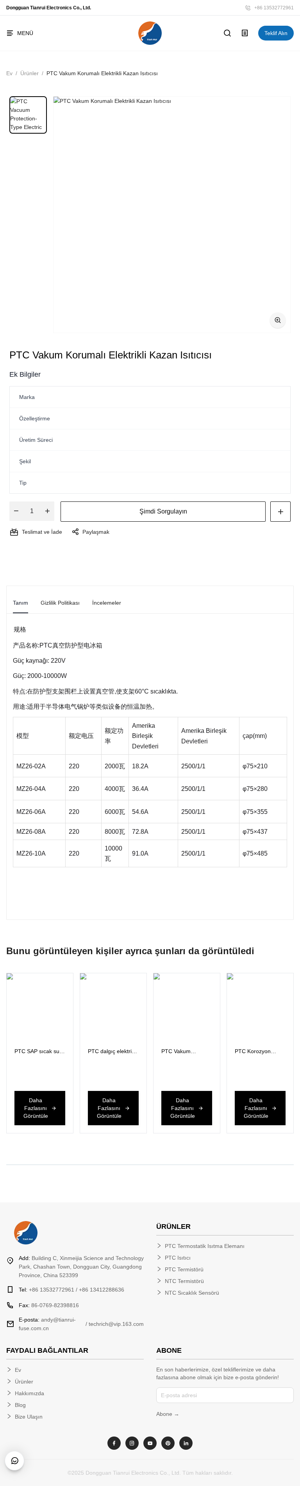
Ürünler (29, 73)
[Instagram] (132, 1443)
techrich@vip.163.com (116, 1324)
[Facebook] (114, 1443)
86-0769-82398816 (49, 1305)
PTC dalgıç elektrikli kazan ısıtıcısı (112, 1051)
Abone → (167, 1414)
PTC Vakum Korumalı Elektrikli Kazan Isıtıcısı (183, 1051)
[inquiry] (245, 33)
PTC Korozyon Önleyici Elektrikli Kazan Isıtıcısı (255, 1051)
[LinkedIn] (186, 1443)
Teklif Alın (276, 33)
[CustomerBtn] (14, 1460)
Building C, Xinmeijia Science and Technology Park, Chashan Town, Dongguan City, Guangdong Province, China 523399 (81, 1266)
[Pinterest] (168, 1443)
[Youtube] (150, 1443)
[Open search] (227, 33)
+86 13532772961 (274, 8)
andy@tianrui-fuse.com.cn (47, 1324)
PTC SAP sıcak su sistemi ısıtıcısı (36, 1051)
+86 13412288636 (101, 1290)
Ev (9, 73)
